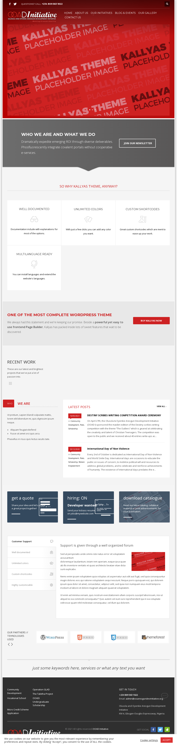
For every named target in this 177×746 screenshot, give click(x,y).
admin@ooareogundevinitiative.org (144, 698)
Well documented (21, 552)
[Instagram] (167, 729)
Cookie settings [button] (149, 740)
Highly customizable (22, 584)
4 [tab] (95, 109)
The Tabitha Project (43, 693)
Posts (82, 425)
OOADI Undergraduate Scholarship (41, 702)
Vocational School (16, 698)
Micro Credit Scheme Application (18, 711)
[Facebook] (9, 4)
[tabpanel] (88, 70)
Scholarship (73, 428)
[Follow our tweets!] (160, 729)
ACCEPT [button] (167, 740)
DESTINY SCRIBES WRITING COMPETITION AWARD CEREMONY (124, 415)
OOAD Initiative (100, 728)
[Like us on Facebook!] (153, 729)
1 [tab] (87, 109)
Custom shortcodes (22, 574)
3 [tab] (92, 109)
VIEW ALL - (161, 406)
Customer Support (22, 541)
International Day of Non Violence (108, 448)
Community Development (14, 691)
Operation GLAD (41, 689)
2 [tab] (89, 109)
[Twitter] (15, 4)
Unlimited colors (20, 563)
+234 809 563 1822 (52, 4)
